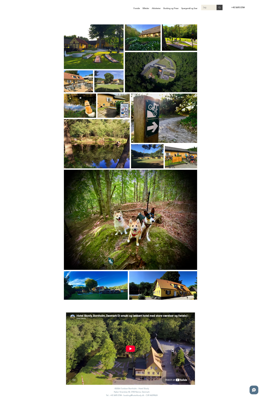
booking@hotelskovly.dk (134, 395)
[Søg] (220, 7)
